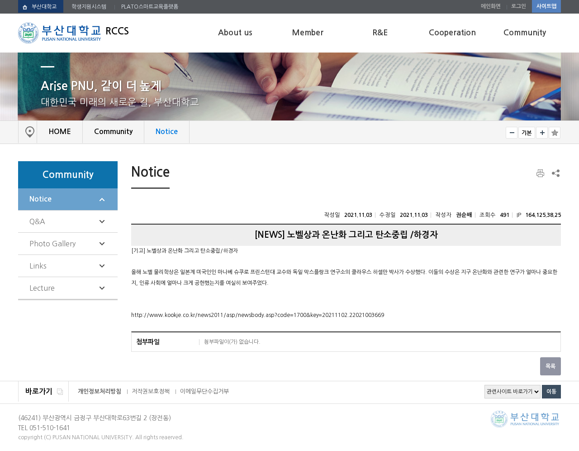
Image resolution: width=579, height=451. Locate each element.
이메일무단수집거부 (204, 391)
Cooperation (452, 33)
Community (524, 33)
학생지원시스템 (88, 7)
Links (38, 265)
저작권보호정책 (151, 391)
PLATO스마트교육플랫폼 (149, 7)
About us (235, 33)
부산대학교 (44, 7)
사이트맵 (546, 6)
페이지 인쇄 (541, 173)
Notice (40, 199)
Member (307, 33)
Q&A (37, 221)
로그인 (518, 6)
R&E (380, 33)
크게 (542, 133)
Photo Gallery (52, 243)
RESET (526, 133)
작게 (511, 133)
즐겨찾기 (554, 133)
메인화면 (491, 6)
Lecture (42, 288)
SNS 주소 (555, 173)
